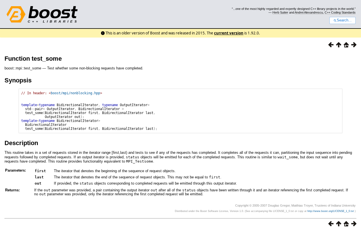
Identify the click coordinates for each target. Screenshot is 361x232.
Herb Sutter (280, 12)
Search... (344, 20)
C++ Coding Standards (340, 12)
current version (228, 33)
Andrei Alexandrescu (309, 12)
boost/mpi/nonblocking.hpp (75, 93)
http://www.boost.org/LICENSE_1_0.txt (331, 211)
